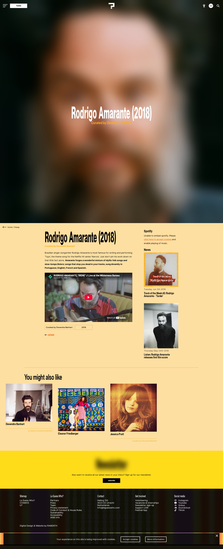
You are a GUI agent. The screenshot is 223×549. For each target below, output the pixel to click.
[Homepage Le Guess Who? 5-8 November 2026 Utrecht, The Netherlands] (111, 6)
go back (51, 334)
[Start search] (217, 6)
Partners (54, 500)
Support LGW (141, 507)
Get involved (140, 496)
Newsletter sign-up (144, 505)
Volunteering (141, 500)
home (10, 227)
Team (53, 505)
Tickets (18, 6)
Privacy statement (59, 507)
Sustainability (56, 512)
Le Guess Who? (27, 500)
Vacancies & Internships (147, 503)
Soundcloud (184, 507)
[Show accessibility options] (204, 6)
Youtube (182, 503)
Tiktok (181, 510)
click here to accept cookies (157, 239)
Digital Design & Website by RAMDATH (38, 525)
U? (21, 505)
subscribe (111, 480)
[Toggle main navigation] (4, 6)
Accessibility (56, 515)
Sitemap (23, 496)
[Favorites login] (211, 5)
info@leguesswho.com (108, 507)
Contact (100, 496)
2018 (84, 327)
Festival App (141, 510)
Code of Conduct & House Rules (66, 510)
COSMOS (24, 503)
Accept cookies (130, 539)
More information (155, 539)
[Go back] (4, 227)
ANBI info (55, 517)
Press (53, 503)
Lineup (17, 227)
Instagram (183, 500)
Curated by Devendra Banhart (59, 327)
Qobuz (181, 505)
